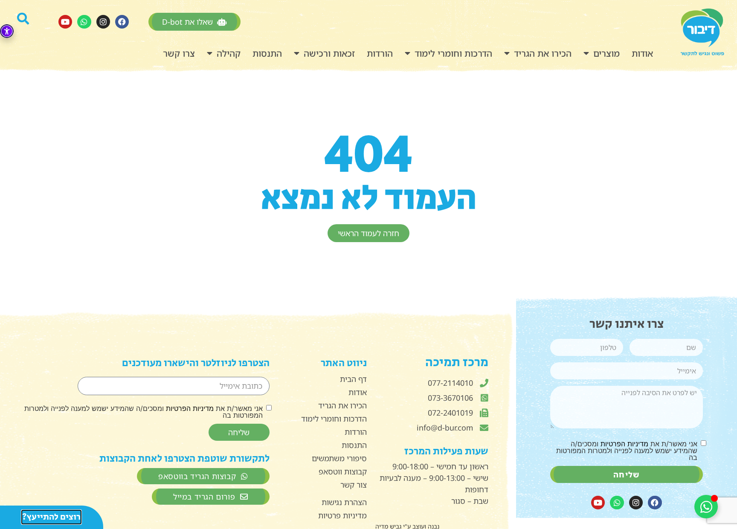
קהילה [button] (229, 53)
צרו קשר (179, 53)
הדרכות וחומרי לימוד (453, 53)
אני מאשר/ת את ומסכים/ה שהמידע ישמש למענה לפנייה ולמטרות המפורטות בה (626, 450)
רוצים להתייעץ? (51, 517)
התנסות (267, 53)
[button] (28, 22)
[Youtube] (65, 22)
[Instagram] (103, 22)
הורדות (380, 53)
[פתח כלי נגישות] (7, 31)
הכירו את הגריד (543, 53)
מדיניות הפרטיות (624, 443)
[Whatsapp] (84, 22)
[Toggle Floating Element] (706, 506)
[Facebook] (122, 22)
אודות (642, 53)
